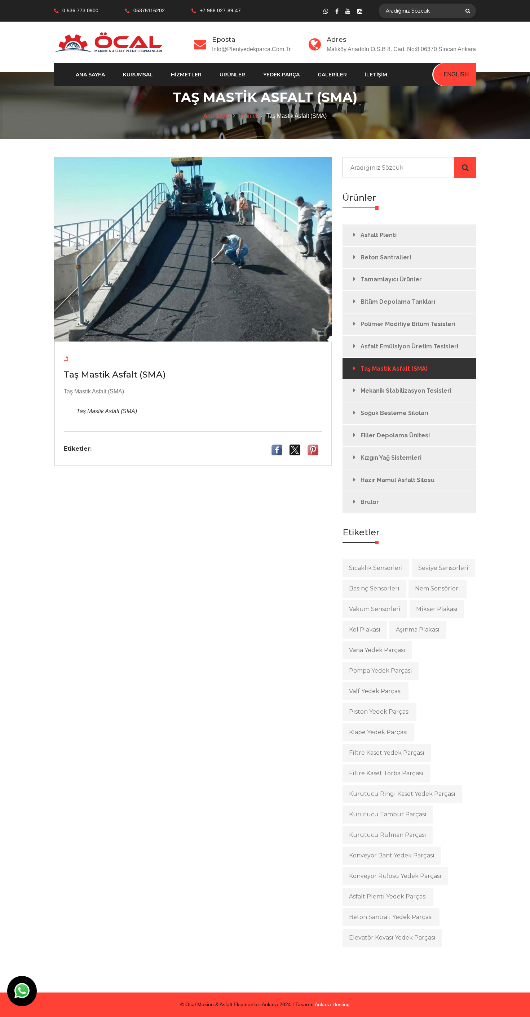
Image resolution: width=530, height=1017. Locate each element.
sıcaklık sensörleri (376, 568)
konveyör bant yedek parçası (391, 855)
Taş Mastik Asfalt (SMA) (394, 368)
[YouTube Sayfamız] (347, 11)
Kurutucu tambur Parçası (388, 814)
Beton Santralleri (386, 257)
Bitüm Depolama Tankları (398, 301)
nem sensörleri (437, 588)
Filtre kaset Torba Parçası (386, 773)
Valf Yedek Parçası (375, 691)
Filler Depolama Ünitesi (395, 435)
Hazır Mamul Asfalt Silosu (397, 480)
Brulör (370, 502)
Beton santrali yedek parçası (391, 917)
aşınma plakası (418, 629)
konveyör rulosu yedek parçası (395, 876)
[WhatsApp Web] (325, 11)
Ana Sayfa (90, 74)
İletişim (376, 74)
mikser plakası (437, 609)
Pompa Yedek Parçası (380, 670)
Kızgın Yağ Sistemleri (391, 457)
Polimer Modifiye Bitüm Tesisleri (408, 324)
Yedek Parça (281, 74)
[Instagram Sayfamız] (359, 11)
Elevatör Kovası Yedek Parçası (392, 937)
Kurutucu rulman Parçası (387, 834)
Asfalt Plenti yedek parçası (388, 896)
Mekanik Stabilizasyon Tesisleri (406, 390)
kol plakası (364, 629)
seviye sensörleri (443, 568)
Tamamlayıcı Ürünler (391, 279)
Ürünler (232, 74)
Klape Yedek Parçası (378, 732)
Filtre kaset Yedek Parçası (386, 752)
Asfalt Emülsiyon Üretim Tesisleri (409, 346)
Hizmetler (186, 74)
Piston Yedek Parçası (379, 711)
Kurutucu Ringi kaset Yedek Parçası (402, 793)
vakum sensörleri (375, 609)
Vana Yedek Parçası (377, 650)
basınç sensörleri (374, 588)
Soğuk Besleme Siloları (394, 413)
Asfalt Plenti (379, 235)
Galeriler (332, 74)
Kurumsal (138, 74)
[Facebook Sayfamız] (337, 11)
